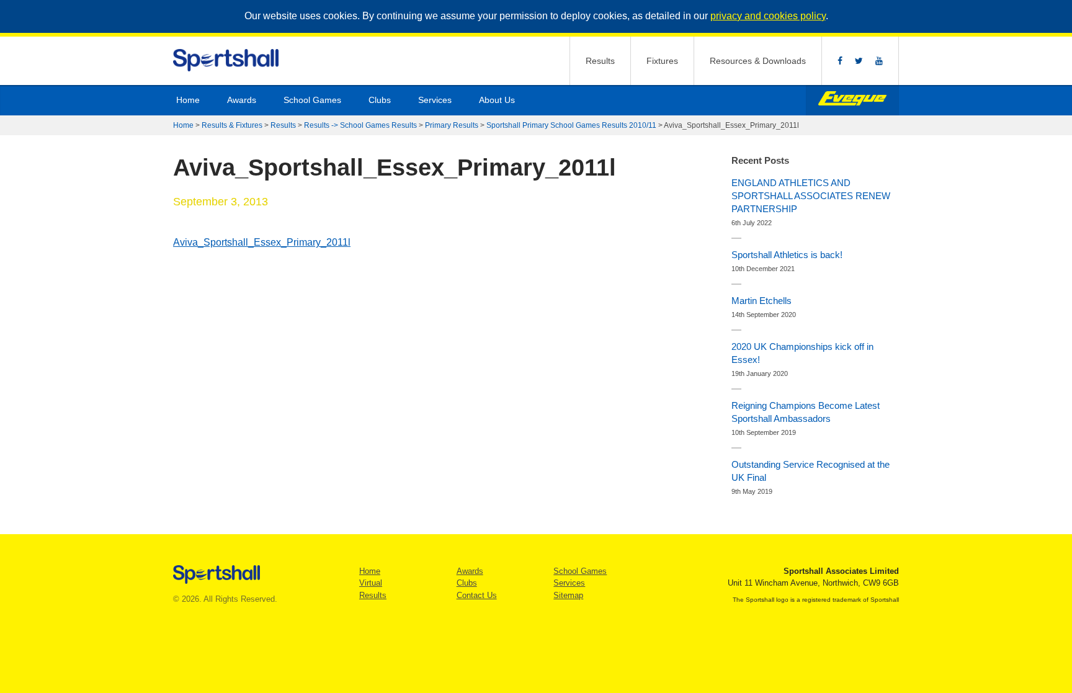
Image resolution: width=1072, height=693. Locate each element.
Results (600, 61)
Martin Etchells (761, 300)
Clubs (379, 100)
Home (188, 100)
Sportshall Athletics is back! (786, 254)
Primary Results (451, 125)
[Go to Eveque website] (852, 100)
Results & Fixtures (232, 125)
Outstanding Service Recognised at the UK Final (810, 471)
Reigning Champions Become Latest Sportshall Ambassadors (805, 412)
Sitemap (568, 595)
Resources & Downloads (758, 61)
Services (435, 100)
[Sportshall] (226, 60)
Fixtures (662, 61)
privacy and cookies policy (768, 16)
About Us (497, 100)
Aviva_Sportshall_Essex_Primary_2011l (262, 242)
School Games (312, 100)
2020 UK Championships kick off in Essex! (802, 353)
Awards (241, 100)
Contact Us (477, 595)
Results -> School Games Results (360, 125)
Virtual (370, 583)
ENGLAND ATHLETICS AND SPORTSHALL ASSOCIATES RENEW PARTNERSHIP (810, 195)
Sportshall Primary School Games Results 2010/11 (571, 125)
